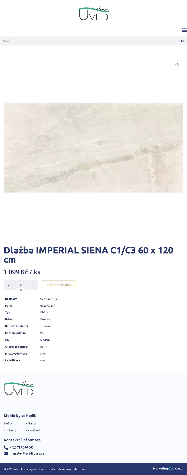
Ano (42, 353)
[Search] (182, 40)
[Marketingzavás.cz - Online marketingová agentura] (168, 469)
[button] (184, 30)
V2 (41, 333)
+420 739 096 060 (21, 447)
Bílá (53, 305)
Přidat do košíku (59, 285)
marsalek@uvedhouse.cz (27, 453)
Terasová (45, 326)
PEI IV (43, 346)
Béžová (44, 305)
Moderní (45, 340)
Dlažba (44, 312)
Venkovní (45, 319)
